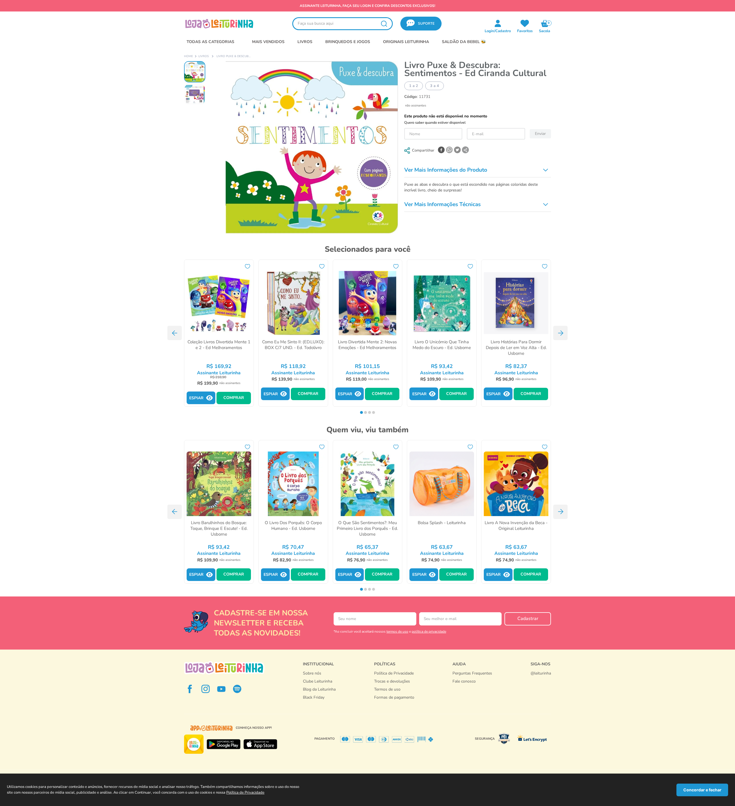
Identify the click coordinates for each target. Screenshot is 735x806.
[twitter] (457, 150)
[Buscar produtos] (384, 23)
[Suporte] (472, 687)
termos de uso (397, 631)
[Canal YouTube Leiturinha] (221, 689)
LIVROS (304, 41)
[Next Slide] (560, 333)
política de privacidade (429, 631)
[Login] (525, 23)
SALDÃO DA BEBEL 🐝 (464, 41)
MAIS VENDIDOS (268, 41)
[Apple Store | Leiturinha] (260, 744)
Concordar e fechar (702, 789)
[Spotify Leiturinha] (237, 689)
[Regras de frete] (394, 703)
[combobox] (342, 23)
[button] (421, 24)
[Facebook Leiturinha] (190, 689)
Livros (203, 56)
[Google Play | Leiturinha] (223, 744)
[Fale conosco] (541, 679)
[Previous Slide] (174, 333)
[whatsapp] (449, 150)
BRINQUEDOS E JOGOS (347, 41)
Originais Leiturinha (406, 41)
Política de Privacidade (245, 792)
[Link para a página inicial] (188, 56)
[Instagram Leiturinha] (205, 689)
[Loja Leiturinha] (224, 668)
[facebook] (441, 150)
